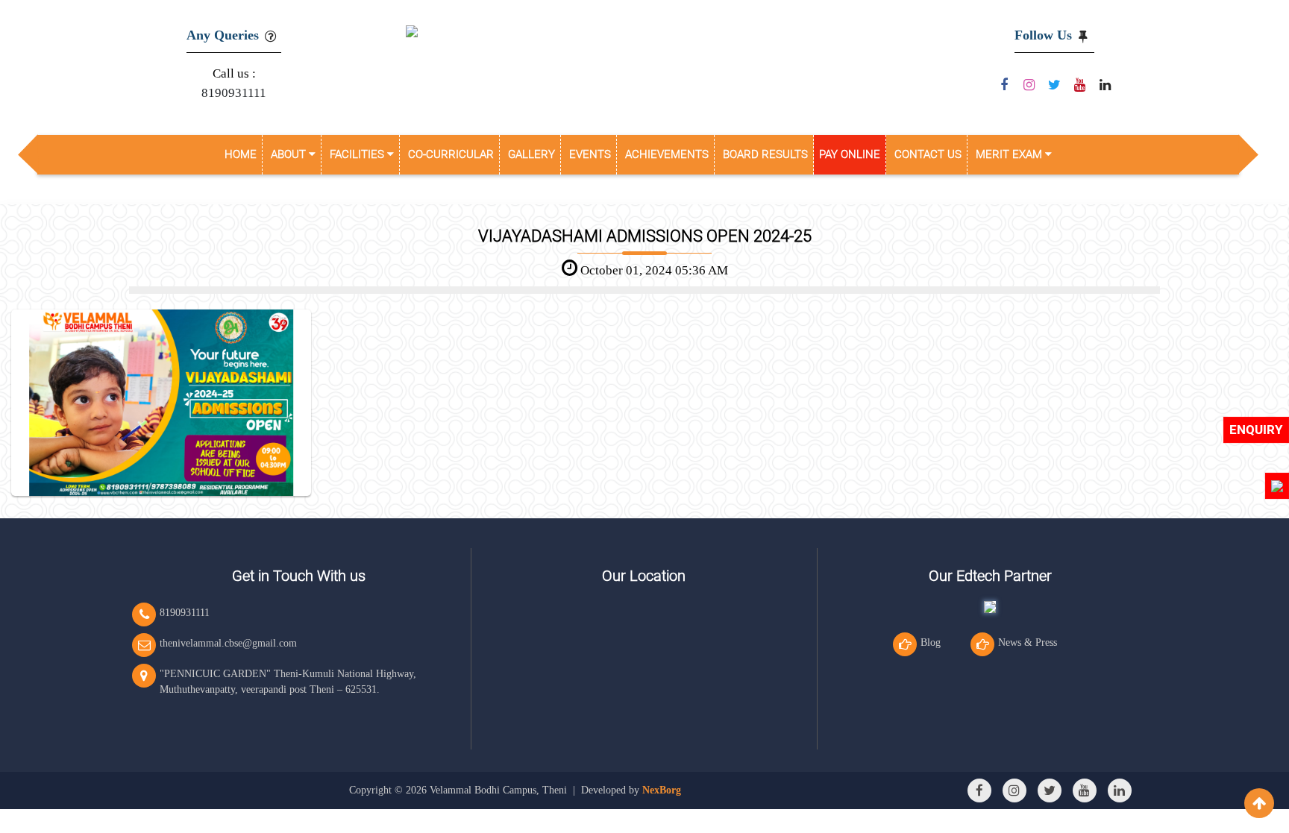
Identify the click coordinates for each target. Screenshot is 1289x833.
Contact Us (928, 154)
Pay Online (849, 154)
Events (590, 154)
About (290, 154)
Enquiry (1256, 429)
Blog (931, 642)
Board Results (765, 154)
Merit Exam (1010, 154)
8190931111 (233, 93)
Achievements (667, 154)
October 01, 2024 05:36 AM (652, 270)
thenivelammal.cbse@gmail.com (228, 643)
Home (241, 154)
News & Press (1027, 642)
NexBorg (661, 790)
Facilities (358, 154)
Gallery (531, 154)
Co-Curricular (451, 154)
